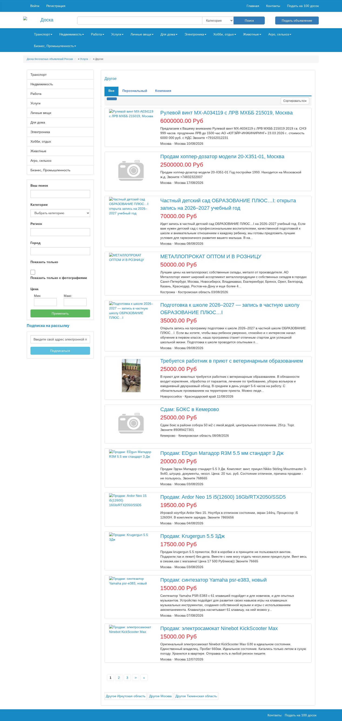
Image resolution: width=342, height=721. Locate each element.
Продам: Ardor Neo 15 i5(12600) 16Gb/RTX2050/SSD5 (223, 497)
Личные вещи (40, 113)
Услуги (35, 103)
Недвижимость (41, 84)
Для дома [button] (168, 34)
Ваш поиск (39, 185)
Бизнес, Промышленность (50, 170)
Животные (38, 151)
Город (35, 243)
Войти (34, 6)
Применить (60, 313)
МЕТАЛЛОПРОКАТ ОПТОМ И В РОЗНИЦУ (210, 256)
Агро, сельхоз (40, 160)
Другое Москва (160, 696)
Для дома (37, 122)
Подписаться (60, 351)
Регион (36, 224)
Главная (253, 6)
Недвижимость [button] (70, 34)
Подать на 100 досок (303, 6)
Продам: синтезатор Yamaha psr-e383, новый (213, 580)
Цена (34, 289)
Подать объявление (297, 20)
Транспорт (38, 74)
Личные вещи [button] (141, 34)
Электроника (40, 132)
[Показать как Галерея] (109, 98)
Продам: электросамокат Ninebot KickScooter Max (219, 628)
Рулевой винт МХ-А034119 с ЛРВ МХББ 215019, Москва (226, 113)
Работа (35, 94)
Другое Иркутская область (125, 696)
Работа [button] (96, 34)
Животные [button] (251, 34)
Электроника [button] (194, 34)
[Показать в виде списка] (114, 98)
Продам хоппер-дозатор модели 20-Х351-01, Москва (222, 156)
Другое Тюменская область (196, 696)
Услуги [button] (116, 34)
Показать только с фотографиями (58, 278)
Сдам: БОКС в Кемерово (189, 409)
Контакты (273, 6)
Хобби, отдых (40, 141)
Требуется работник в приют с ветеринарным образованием (231, 361)
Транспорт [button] (42, 34)
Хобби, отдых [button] (223, 34)
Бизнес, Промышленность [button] (54, 46)
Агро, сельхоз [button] (278, 34)
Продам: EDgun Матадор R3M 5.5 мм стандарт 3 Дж (222, 453)
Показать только (44, 262)
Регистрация (55, 6)
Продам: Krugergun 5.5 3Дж (192, 536)
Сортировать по (294, 101)
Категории (39, 204)
